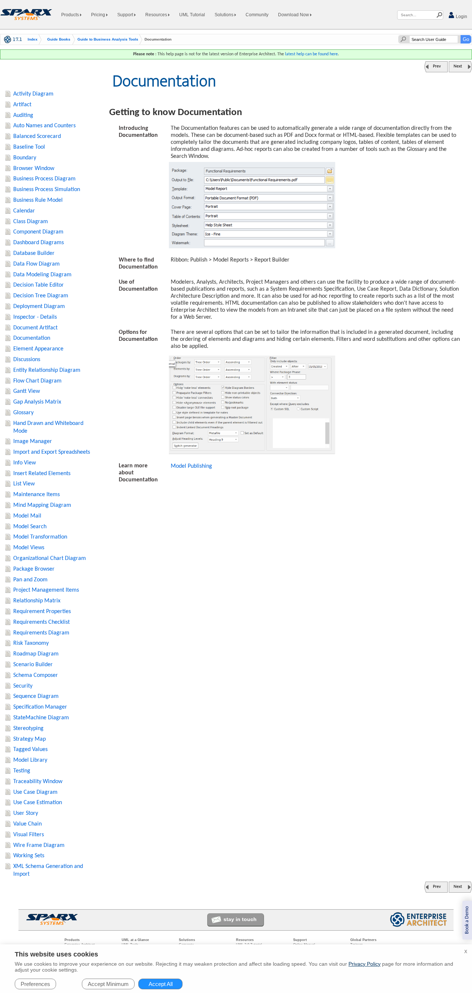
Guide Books (58, 39)
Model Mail (27, 516)
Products (70, 14)
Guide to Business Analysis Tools (107, 39)
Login (461, 16)
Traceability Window (37, 782)
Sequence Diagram (36, 696)
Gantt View (26, 391)
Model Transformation (40, 537)
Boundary (24, 158)
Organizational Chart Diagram (49, 558)
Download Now (294, 14)
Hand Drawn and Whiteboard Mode (48, 427)
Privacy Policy (364, 964)
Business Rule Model (38, 200)
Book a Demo (467, 920)
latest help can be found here (311, 54)
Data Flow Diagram (36, 264)
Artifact (22, 105)
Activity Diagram (33, 94)
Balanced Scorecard (37, 136)
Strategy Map (29, 739)
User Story (25, 813)
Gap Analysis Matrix (37, 402)
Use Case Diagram (35, 792)
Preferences (35, 984)
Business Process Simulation (46, 190)
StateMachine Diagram (41, 718)
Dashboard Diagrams (38, 243)
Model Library (30, 760)
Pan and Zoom (30, 580)
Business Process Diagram (44, 179)
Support (125, 14)
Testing (21, 771)
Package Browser (34, 569)
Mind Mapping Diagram (42, 505)
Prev (437, 66)
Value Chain (27, 824)
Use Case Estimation (37, 803)
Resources (156, 14)
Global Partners (363, 940)
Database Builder (34, 253)
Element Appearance (38, 349)
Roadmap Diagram (36, 654)
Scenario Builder (33, 665)
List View (24, 484)
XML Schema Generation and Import (48, 870)
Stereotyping (28, 728)
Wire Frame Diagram (39, 845)
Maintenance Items (36, 495)
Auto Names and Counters (44, 126)
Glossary (23, 413)
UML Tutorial (192, 14)
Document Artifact (35, 328)
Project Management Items (46, 590)
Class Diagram (30, 222)
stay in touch (240, 919)
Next (458, 66)
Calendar (24, 211)
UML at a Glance (135, 940)
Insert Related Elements (41, 474)
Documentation (31, 338)
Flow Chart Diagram (37, 381)
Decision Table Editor (38, 285)
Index (33, 39)
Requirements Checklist (41, 622)
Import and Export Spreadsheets (51, 452)
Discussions (26, 360)
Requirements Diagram (41, 633)
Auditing (23, 115)
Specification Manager (40, 707)
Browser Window (33, 169)
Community (257, 14)
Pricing (98, 14)
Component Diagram (38, 232)
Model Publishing (191, 466)
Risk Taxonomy (31, 643)
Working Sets (28, 856)
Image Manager (32, 441)
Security (22, 686)
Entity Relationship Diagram (46, 370)
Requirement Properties (42, 612)
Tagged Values (30, 749)
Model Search (29, 527)
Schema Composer (35, 675)
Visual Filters (28, 835)
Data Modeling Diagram (42, 275)
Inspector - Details (35, 317)
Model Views (28, 548)
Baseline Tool (29, 147)
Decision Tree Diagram (40, 296)
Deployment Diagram (39, 306)
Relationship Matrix (36, 601)
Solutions (225, 14)
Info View (24, 463)
